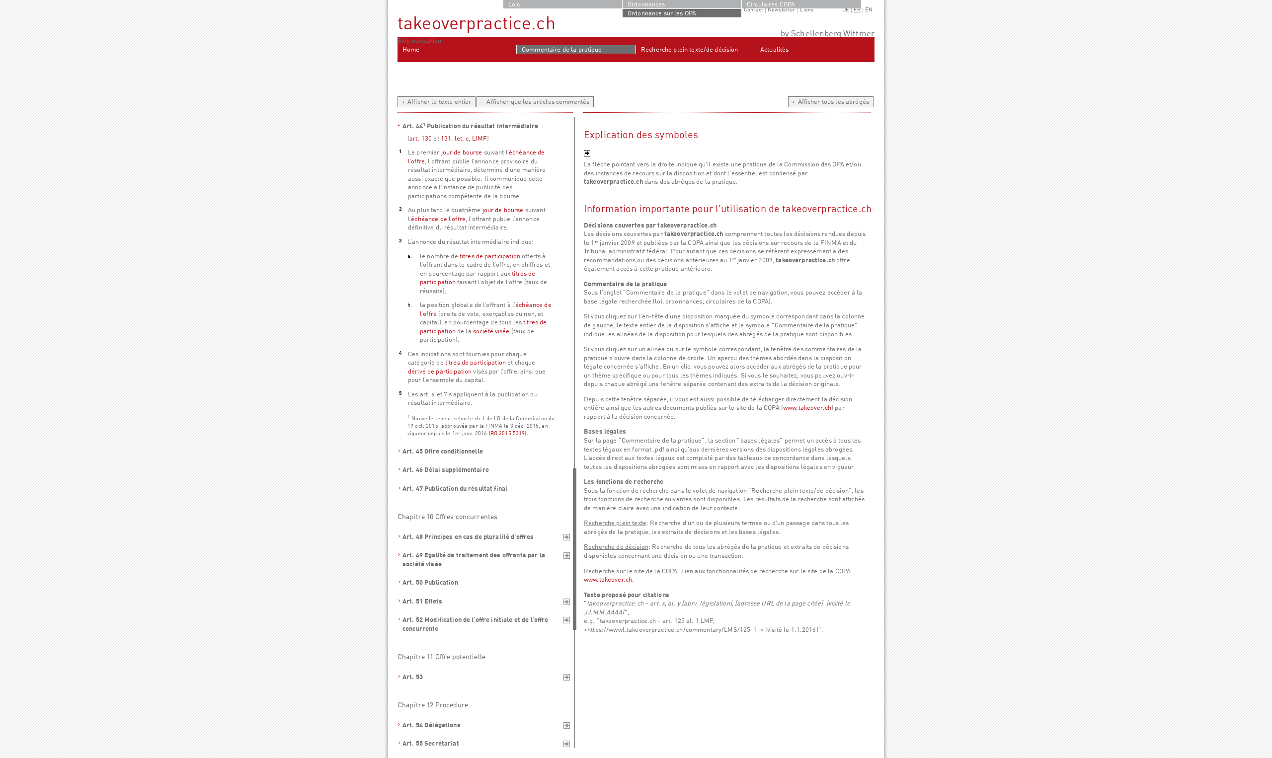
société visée (491, 331)
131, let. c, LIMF (464, 139)
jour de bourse (461, 153)
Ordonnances (646, 4)
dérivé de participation (440, 372)
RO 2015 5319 (507, 434)
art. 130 (420, 139)
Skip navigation (419, 41)
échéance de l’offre (438, 219)
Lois (514, 4)
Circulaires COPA (771, 4)
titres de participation (490, 256)
